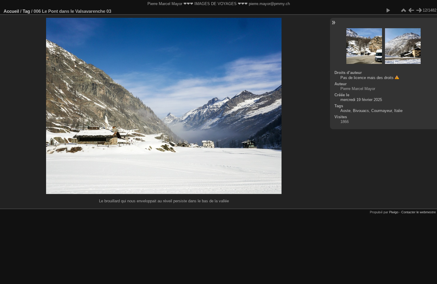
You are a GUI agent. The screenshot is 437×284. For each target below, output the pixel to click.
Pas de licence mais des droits (367, 77)
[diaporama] (388, 10)
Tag (26, 11)
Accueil (11, 11)
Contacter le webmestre (418, 212)
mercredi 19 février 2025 (361, 99)
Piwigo (393, 212)
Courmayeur (381, 110)
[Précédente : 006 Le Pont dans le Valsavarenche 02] (411, 10)
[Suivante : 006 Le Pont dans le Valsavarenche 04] (419, 10)
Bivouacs (361, 110)
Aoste (345, 110)
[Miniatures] (403, 10)
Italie (398, 110)
